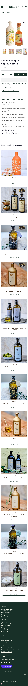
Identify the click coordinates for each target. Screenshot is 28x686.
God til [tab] (13, 99)
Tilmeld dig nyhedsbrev (6, 651)
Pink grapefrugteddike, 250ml (9, 132)
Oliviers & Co (13, 681)
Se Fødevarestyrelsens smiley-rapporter (10, 650)
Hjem (2, 17)
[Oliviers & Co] (14, 7)
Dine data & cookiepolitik (7, 648)
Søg (2, 638)
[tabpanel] (14, 118)
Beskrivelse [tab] (5, 99)
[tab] (8, 87)
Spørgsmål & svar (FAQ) (6, 640)
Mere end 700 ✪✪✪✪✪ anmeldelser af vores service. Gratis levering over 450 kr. (14, 2)
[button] (25, 7)
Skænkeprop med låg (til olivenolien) (10, 133)
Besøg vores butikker (6, 642)
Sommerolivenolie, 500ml (8, 130)
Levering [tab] (20, 99)
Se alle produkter (5, 148)
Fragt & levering (5, 644)
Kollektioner (7, 17)
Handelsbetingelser (5, 646)
